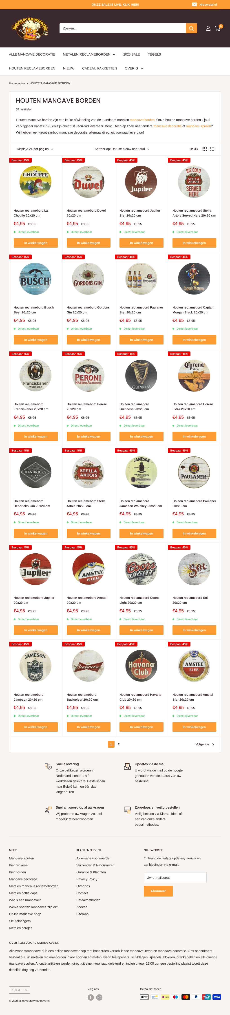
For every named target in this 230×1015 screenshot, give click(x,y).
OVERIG (131, 68)
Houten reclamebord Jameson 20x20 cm (28, 697)
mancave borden (142, 120)
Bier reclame (18, 865)
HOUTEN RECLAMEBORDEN (32, 68)
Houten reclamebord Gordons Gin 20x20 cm (88, 310)
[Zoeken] (191, 28)
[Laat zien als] (205, 149)
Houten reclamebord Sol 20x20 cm (190, 600)
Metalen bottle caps (23, 893)
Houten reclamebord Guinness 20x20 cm (134, 406)
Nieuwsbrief (208, 4)
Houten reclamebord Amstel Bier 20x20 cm (192, 697)
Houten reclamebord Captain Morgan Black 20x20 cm (193, 310)
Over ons (83, 886)
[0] (217, 28)
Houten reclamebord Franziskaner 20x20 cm (31, 406)
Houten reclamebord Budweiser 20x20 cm (82, 697)
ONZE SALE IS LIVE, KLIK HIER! (115, 4)
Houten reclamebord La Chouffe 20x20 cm (31, 213)
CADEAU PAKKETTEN (99, 68)
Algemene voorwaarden (93, 858)
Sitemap (82, 914)
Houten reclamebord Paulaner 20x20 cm (194, 503)
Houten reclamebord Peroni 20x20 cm (87, 406)
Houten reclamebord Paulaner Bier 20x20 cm (141, 310)
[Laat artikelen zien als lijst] (212, 149)
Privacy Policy (86, 879)
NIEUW (68, 68)
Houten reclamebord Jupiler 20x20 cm (34, 600)
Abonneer (158, 891)
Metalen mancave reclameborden (33, 886)
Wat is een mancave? (25, 900)
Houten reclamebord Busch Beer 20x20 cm (34, 310)
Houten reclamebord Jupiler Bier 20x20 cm (139, 213)
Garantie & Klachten (91, 872)
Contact (82, 893)
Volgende (202, 744)
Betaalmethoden (88, 900)
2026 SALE (131, 54)
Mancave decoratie (23, 879)
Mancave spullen (21, 858)
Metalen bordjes (20, 928)
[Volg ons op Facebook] (91, 997)
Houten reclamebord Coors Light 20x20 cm (139, 600)
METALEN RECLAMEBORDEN (87, 54)
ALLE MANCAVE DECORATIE (32, 54)
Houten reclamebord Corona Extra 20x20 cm (193, 406)
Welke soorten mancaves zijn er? (33, 907)
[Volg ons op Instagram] (99, 997)
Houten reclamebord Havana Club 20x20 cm (140, 697)
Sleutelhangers (20, 921)
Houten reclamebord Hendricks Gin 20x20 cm (32, 503)
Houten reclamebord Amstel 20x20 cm (87, 600)
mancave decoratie (167, 126)
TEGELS (154, 54)
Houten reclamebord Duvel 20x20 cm (86, 213)
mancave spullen (198, 126)
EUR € (15, 990)
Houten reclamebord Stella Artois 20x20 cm (86, 503)
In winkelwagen (35, 243)
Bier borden (17, 872)
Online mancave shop (25, 914)
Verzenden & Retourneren (95, 865)
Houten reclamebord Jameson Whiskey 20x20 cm (140, 503)
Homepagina (17, 83)
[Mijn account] (208, 28)
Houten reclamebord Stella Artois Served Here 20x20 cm (194, 213)
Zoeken (81, 907)
